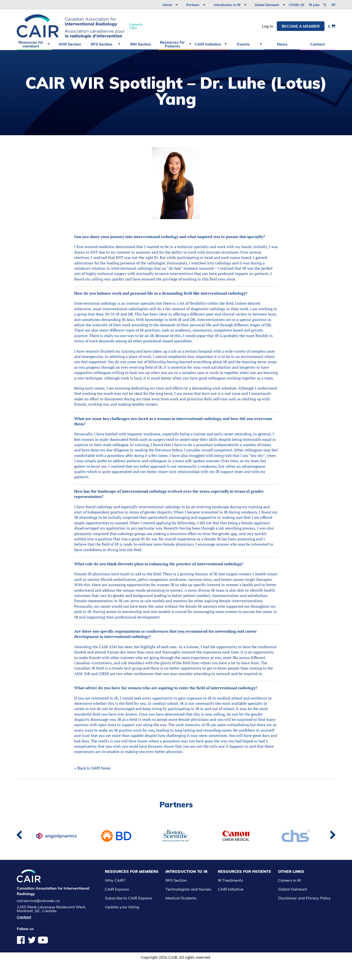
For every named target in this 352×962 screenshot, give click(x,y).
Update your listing (122, 906)
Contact (317, 44)
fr (333, 4)
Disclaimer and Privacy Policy (304, 898)
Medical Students (181, 898)
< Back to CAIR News (92, 768)
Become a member (301, 26)
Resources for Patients (172, 44)
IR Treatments (230, 880)
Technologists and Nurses (188, 889)
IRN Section (140, 44)
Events (243, 44)
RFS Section (101, 44)
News (282, 44)
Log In (267, 26)
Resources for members (30, 44)
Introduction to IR (227, 5)
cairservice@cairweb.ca (38, 901)
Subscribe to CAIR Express (128, 898)
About (167, 5)
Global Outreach (267, 5)
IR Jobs (314, 5)
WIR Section (70, 44)
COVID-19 (296, 5)
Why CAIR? (115, 880)
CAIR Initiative (208, 44)
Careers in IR (289, 880)
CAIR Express (117, 889)
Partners (192, 5)
